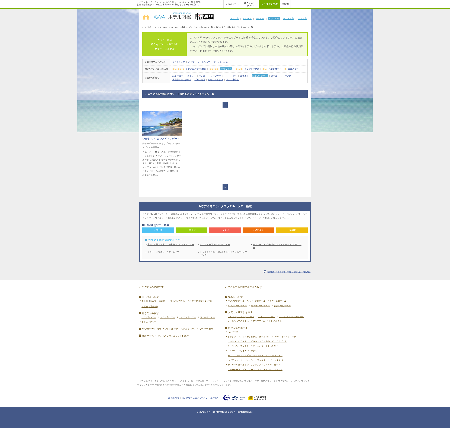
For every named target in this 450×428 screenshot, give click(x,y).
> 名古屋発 (258, 230)
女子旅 (274, 75)
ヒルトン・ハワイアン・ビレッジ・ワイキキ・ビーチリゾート (257, 341)
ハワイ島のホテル (257, 301)
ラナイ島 (302, 18)
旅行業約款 (173, 397)
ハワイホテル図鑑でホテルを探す (243, 287)
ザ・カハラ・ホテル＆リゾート (267, 346)
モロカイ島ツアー (150, 322)
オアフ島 (234, 18)
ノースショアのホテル (238, 321)
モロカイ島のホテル (260, 305)
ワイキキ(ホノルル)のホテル (241, 316)
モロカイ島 (288, 18)
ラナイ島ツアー (207, 317)
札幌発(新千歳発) (150, 306)
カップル (191, 75)
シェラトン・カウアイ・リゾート (160, 138)
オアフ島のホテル (236, 301)
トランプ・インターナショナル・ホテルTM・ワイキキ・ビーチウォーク (262, 337)
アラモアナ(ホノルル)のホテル (267, 321)
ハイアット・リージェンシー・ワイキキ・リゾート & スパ (255, 360)
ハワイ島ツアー (149, 317)
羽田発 (153, 301)
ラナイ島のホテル (282, 305)
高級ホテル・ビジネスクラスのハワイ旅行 (165, 335)
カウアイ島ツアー (187, 317)
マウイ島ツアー (167, 317)
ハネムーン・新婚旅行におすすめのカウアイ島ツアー (277, 246)
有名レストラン (215, 79)
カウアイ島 (274, 18)
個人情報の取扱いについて (194, 397)
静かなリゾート (259, 75)
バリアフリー (214, 75)
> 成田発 (158, 230)
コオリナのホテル (266, 316)
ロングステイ (230, 75)
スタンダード (275, 69)
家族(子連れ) (178, 75)
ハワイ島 (247, 18)
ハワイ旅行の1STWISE (151, 287)
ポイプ (191, 62)
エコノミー (293, 69)
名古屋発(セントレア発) (200, 301)
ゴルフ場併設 (232, 79)
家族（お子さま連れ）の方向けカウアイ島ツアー (170, 244)
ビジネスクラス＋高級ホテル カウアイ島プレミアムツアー (223, 253)
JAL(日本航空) (171, 329)
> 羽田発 (192, 230)
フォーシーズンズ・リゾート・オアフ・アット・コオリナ (255, 369)
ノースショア (204, 62)
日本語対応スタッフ (181, 79)
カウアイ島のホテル (237, 305)
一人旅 (202, 75)
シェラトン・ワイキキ (238, 346)
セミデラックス (251, 69)
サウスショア (178, 62)
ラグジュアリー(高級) (196, 69)
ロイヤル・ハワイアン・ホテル (242, 350)
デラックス (226, 69)
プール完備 (199, 79)
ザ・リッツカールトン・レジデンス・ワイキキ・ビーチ (254, 365)
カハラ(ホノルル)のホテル (291, 316)
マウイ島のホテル (277, 301)
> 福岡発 (292, 230)
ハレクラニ (233, 332)
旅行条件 (214, 397)
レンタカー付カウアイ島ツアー (215, 244)
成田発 (162, 301)
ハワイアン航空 (206, 329)
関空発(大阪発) (178, 301)
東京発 (145, 301)
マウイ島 (260, 18)
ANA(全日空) (188, 329)
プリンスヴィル (220, 62)
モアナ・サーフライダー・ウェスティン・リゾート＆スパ (255, 355)
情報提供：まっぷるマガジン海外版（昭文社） (289, 271)
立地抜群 (244, 75)
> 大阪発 (225, 230)
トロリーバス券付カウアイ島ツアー (164, 252)
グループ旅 (286, 75)
